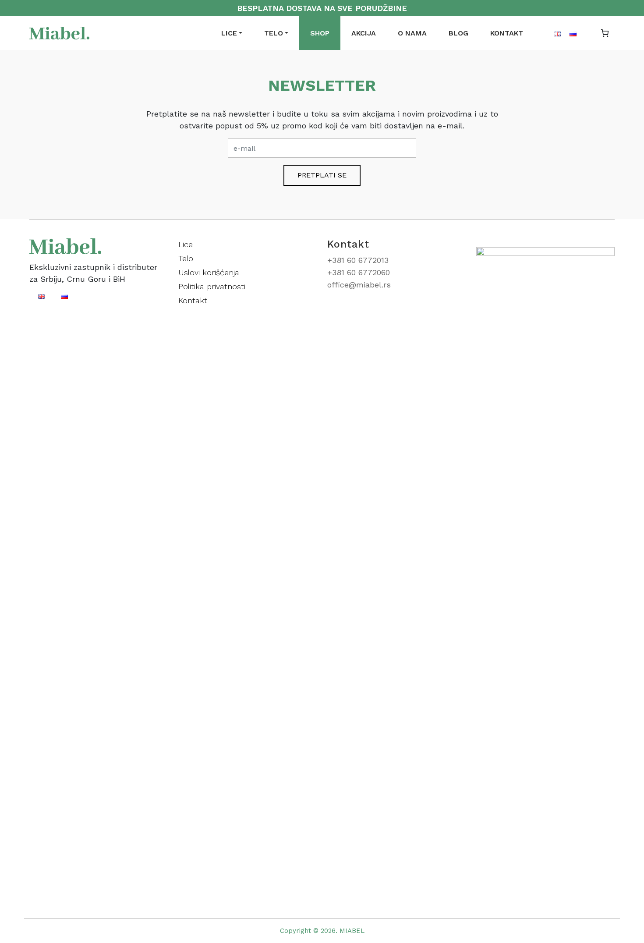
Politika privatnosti (211, 286)
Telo (273, 33)
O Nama (412, 33)
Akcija (363, 33)
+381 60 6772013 (358, 260)
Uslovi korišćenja (208, 272)
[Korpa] (605, 33)
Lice (229, 33)
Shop (319, 33)
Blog (458, 33)
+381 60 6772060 (358, 272)
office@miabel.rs (359, 284)
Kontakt (506, 33)
